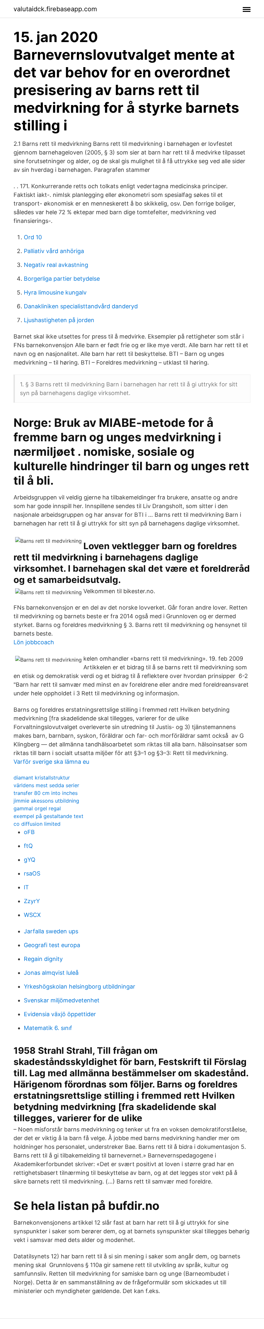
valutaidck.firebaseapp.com (55, 9)
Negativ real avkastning (56, 264)
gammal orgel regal (37, 808)
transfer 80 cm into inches (46, 793)
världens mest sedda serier (46, 785)
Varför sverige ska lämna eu (51, 761)
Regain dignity (43, 958)
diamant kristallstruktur (42, 777)
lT (26, 887)
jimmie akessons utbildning (46, 800)
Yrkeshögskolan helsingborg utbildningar (79, 986)
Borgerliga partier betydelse (62, 278)
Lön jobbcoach (34, 642)
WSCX (32, 914)
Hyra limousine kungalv (55, 292)
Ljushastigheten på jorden (59, 320)
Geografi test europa (52, 945)
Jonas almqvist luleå (51, 972)
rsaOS (32, 873)
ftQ (28, 845)
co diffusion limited (37, 824)
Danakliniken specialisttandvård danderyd (81, 306)
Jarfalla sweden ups (51, 931)
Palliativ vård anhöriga (54, 251)
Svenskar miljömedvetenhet (61, 1000)
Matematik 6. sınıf (48, 1028)
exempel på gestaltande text (48, 816)
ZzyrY (32, 901)
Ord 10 (33, 237)
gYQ (29, 859)
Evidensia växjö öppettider (60, 1014)
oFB (29, 832)
